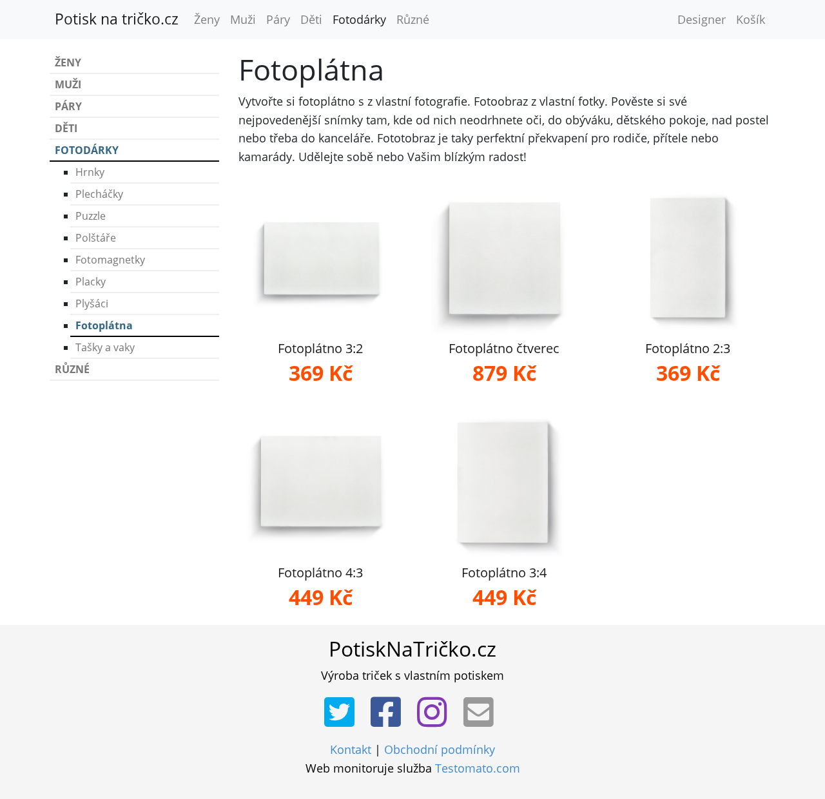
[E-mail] (482, 712)
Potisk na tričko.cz (117, 19)
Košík (750, 19)
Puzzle (90, 216)
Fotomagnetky (110, 260)
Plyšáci (91, 303)
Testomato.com (477, 768)
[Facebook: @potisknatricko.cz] (390, 712)
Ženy (207, 19)
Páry (278, 19)
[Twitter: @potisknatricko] (343, 712)
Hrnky (89, 172)
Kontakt (350, 749)
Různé (412, 19)
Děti (311, 19)
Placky (90, 281)
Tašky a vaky (105, 347)
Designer (701, 19)
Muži (243, 19)
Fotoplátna (104, 325)
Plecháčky (99, 194)
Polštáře (95, 238)
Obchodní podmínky (439, 749)
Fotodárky (359, 19)
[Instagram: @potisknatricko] (436, 712)
